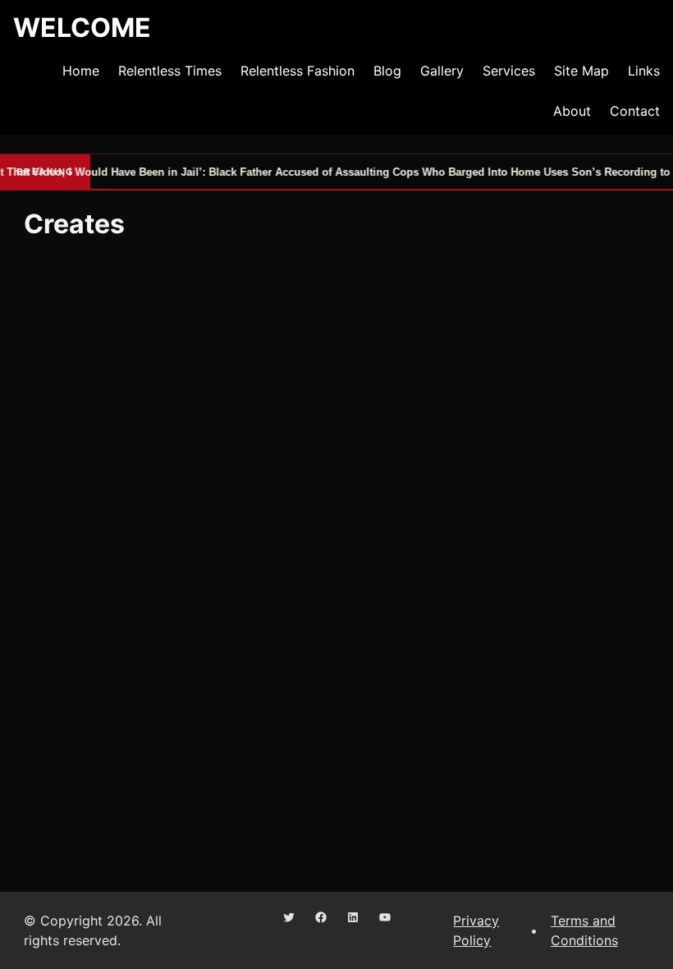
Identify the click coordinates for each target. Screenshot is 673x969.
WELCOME (82, 27)
